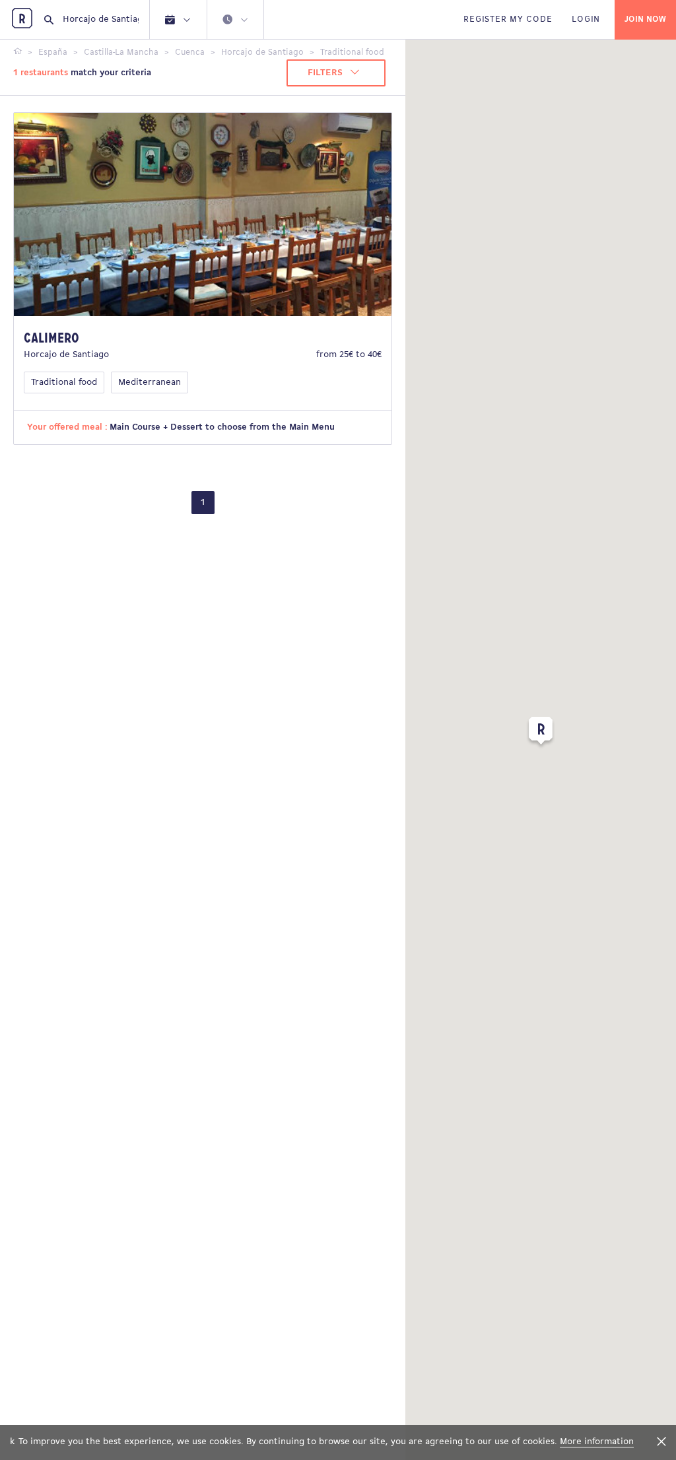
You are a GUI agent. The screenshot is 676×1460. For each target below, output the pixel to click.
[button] (540, 733)
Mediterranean (149, 382)
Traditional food (64, 382)
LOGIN (586, 19)
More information (597, 1442)
